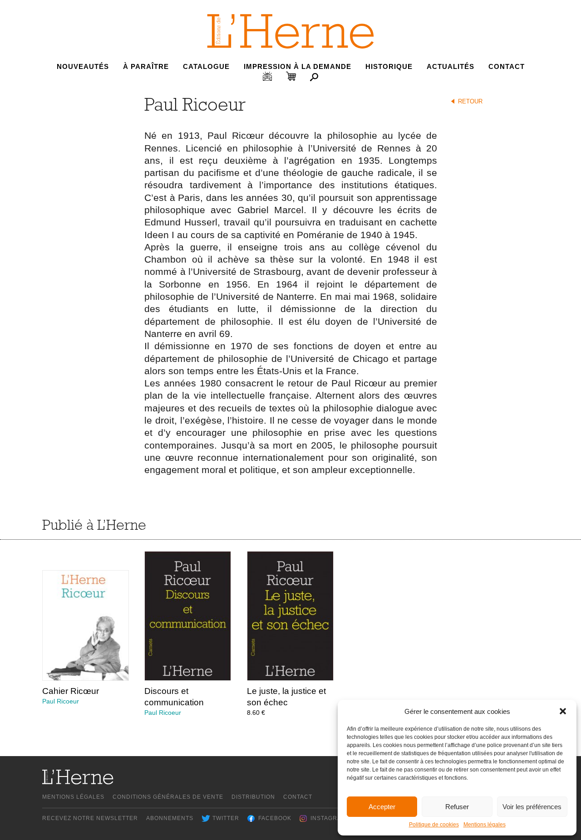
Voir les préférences (531, 807)
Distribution (253, 797)
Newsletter (267, 76)
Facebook (274, 818)
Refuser (457, 807)
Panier (291, 76)
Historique (389, 66)
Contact (506, 66)
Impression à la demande (297, 66)
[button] (562, 711)
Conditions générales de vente (168, 797)
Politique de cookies (434, 824)
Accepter (382, 807)
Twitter (225, 818)
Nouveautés (83, 66)
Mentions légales (484, 824)
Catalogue (206, 66)
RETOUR (470, 101)
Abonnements (169, 818)
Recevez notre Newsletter (90, 818)
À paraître (146, 66)
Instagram (328, 818)
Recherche (314, 77)
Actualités (450, 66)
